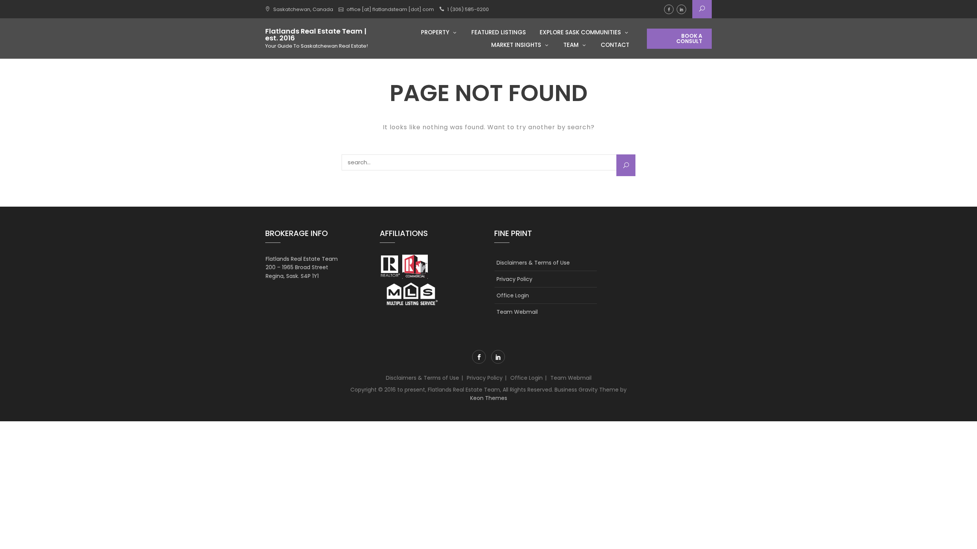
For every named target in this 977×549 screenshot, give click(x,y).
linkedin (681, 9)
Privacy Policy (514, 279)
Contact (615, 45)
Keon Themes (488, 398)
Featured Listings (498, 32)
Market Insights (516, 45)
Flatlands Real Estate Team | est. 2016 (315, 35)
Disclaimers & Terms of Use (533, 262)
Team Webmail (517, 312)
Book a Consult (689, 38)
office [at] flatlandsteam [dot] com (390, 9)
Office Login (513, 295)
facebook (669, 9)
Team (571, 45)
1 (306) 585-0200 (468, 9)
